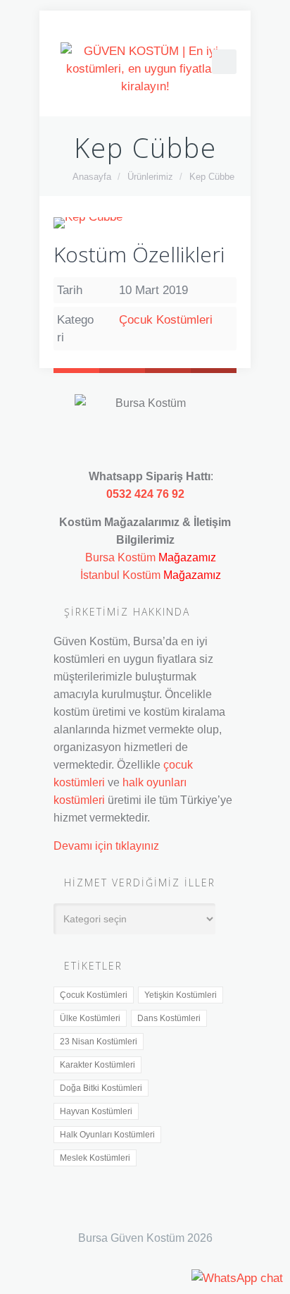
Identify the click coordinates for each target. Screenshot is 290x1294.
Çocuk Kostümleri (166, 319)
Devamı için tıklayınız (106, 845)
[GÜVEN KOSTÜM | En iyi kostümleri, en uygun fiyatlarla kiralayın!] (145, 68)
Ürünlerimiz (150, 176)
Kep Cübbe (211, 176)
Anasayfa (91, 176)
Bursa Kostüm (120, 557)
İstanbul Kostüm (120, 574)
